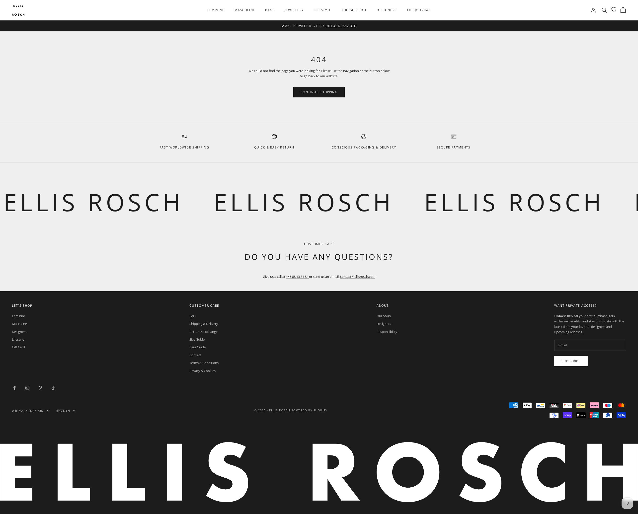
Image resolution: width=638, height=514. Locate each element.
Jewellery (294, 10)
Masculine (245, 10)
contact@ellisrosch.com (357, 276)
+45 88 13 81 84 (297, 276)
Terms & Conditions (204, 363)
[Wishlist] (614, 9)
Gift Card (18, 347)
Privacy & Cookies (202, 370)
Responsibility (387, 331)
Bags (270, 10)
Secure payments (454, 147)
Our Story (384, 316)
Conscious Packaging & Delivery (364, 147)
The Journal (418, 10)
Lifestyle (322, 10)
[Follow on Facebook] (14, 387)
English (63, 410)
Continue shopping (319, 92)
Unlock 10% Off (340, 26)
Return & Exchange (203, 331)
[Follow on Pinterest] (40, 387)
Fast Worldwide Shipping (184, 147)
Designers (387, 10)
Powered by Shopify (309, 410)
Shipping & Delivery (203, 323)
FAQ (192, 316)
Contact (195, 355)
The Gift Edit (354, 10)
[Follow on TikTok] (53, 387)
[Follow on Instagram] (27, 387)
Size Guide (197, 339)
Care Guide (197, 347)
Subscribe (571, 361)
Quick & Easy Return (274, 147)
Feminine (215, 10)
